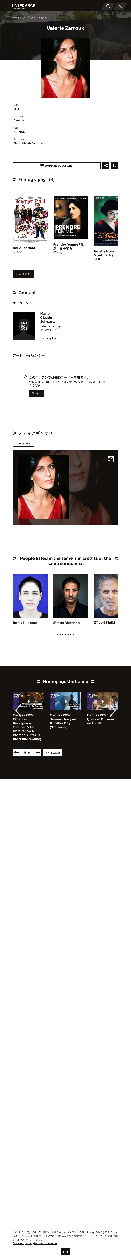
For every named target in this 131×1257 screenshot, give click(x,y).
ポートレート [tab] (23, 443)
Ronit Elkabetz (25, 623)
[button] (111, 460)
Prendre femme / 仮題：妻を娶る (68, 247)
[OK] (65, 1251)
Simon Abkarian (66, 623)
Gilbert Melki (104, 623)
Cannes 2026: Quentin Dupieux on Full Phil (101, 719)
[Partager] (105, 165)
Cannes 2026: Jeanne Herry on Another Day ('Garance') (63, 721)
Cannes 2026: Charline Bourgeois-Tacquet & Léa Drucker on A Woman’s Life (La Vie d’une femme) (27, 727)
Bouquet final (24, 248)
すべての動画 (53, 752)
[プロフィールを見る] (120, 6)
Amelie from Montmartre (104, 253)
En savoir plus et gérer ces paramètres (35, 1243)
